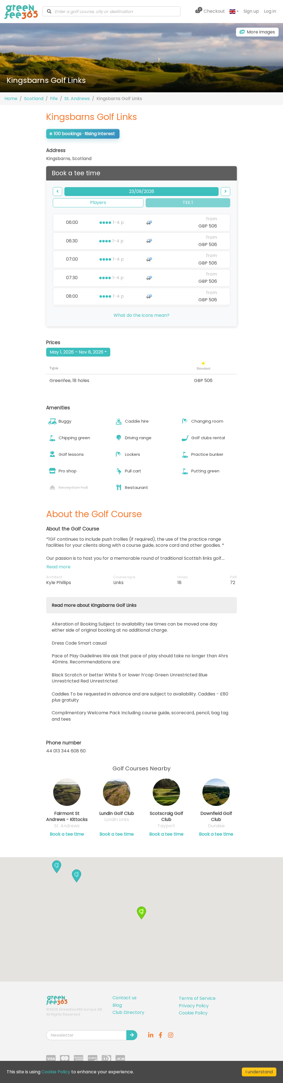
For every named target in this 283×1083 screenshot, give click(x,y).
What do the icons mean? (141, 315)
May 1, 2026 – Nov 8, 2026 (76, 352)
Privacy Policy (194, 1006)
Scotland (33, 98)
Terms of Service (197, 998)
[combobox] (111, 11)
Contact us (124, 998)
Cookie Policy (193, 1013)
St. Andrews (77, 98)
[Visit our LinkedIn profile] (151, 1035)
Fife (54, 98)
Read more (58, 567)
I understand (259, 1072)
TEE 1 (188, 202)
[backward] (57, 191)
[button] (76, 876)
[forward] (225, 191)
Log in (270, 11)
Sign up (251, 11)
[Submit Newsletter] (131, 1035)
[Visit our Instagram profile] (170, 1035)
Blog (117, 1005)
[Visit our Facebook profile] (161, 1035)
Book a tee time (67, 834)
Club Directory (128, 1012)
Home (10, 98)
